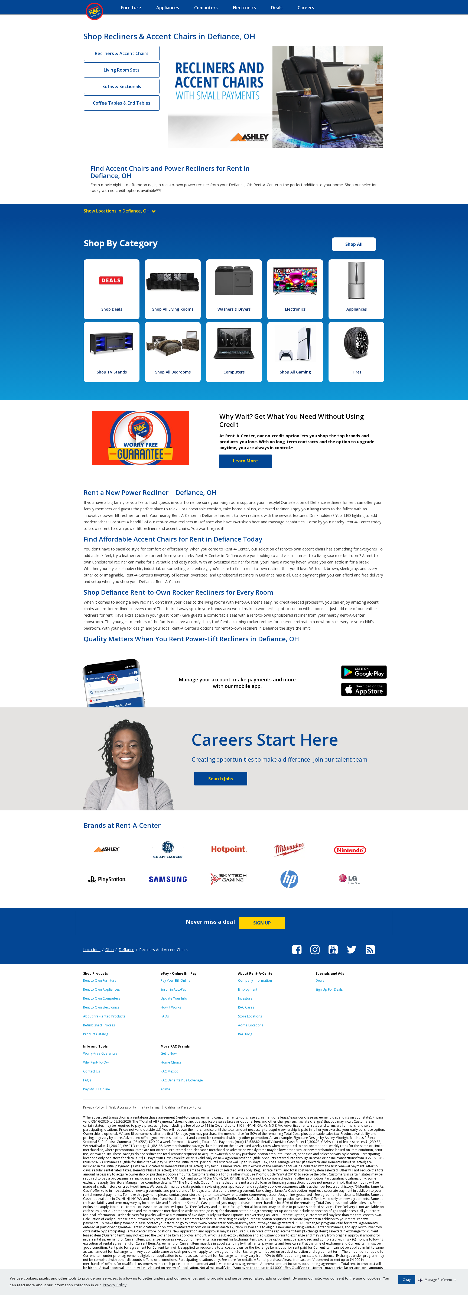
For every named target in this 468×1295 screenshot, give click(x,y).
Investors (245, 998)
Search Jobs (220, 779)
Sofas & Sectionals (121, 86)
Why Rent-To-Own (96, 1062)
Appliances (356, 309)
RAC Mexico (169, 1071)
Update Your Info (174, 998)
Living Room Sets (121, 70)
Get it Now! (169, 1053)
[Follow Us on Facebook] (297, 955)
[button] (437, 1279)
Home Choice (171, 1062)
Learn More (245, 461)
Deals (320, 980)
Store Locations (250, 1016)
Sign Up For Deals (329, 989)
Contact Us (91, 1071)
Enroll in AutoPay (173, 989)
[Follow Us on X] (352, 955)
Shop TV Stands (112, 372)
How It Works (171, 1007)
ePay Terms (151, 1107)
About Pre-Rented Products (104, 1016)
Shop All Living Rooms (172, 309)
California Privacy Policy (183, 1107)
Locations (91, 949)
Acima (165, 1089)
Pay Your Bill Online (175, 980)
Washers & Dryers (234, 309)
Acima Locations (250, 1025)
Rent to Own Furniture (99, 980)
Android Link (364, 674)
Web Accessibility (122, 1107)
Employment (247, 989)
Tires (356, 372)
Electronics (295, 309)
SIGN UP (262, 923)
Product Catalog (95, 1034)
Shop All (354, 244)
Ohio (109, 949)
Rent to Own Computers (101, 998)
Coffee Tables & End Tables (121, 103)
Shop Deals (111, 309)
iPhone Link (364, 691)
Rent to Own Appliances (101, 989)
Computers (234, 372)
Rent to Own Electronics (101, 1007)
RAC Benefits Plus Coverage (182, 1080)
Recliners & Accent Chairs (121, 53)
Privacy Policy (114, 1284)
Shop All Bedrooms (173, 372)
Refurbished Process (99, 1025)
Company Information (255, 980)
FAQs (165, 1016)
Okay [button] (407, 1279)
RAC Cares (246, 1007)
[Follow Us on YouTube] (333, 955)
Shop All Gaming (295, 372)
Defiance (126, 949)
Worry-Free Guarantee (100, 1053)
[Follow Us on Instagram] (315, 955)
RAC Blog (245, 1034)
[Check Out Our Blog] (370, 955)
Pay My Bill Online (96, 1089)
